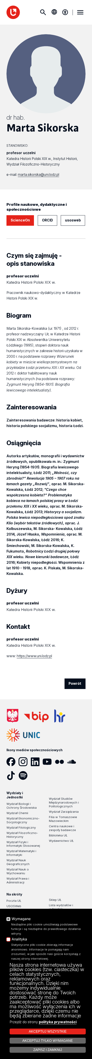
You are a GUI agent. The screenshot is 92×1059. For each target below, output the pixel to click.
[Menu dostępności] (65, 12)
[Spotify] (25, 775)
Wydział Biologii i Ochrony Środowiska (21, 805)
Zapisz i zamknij (47, 1050)
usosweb (73, 220)
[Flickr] (61, 761)
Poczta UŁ (13, 900)
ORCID (47, 220)
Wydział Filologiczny (21, 827)
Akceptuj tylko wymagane (47, 1040)
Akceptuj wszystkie (48, 1031)
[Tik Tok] (12, 775)
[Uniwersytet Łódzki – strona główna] (13, 12)
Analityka (19, 939)
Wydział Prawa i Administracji (17, 880)
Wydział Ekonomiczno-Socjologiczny (23, 820)
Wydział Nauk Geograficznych (17, 862)
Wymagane (21, 919)
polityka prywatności (58, 1022)
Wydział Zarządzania (64, 811)
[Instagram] (25, 761)
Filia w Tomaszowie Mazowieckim (63, 819)
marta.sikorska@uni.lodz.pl (38, 174)
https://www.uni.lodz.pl (34, 656)
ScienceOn (20, 220)
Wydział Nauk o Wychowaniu (17, 871)
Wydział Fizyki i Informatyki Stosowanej (23, 844)
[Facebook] (12, 761)
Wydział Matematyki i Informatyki (21, 853)
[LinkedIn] (37, 761)
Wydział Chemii (17, 813)
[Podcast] (37, 775)
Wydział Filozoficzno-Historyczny (22, 834)
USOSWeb (13, 906)
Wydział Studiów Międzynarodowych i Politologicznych (64, 802)
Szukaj (42, 12)
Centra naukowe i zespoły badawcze (62, 828)
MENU (80, 12)
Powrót (75, 683)
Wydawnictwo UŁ (61, 840)
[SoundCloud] (73, 761)
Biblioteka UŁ (58, 835)
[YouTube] (49, 761)
